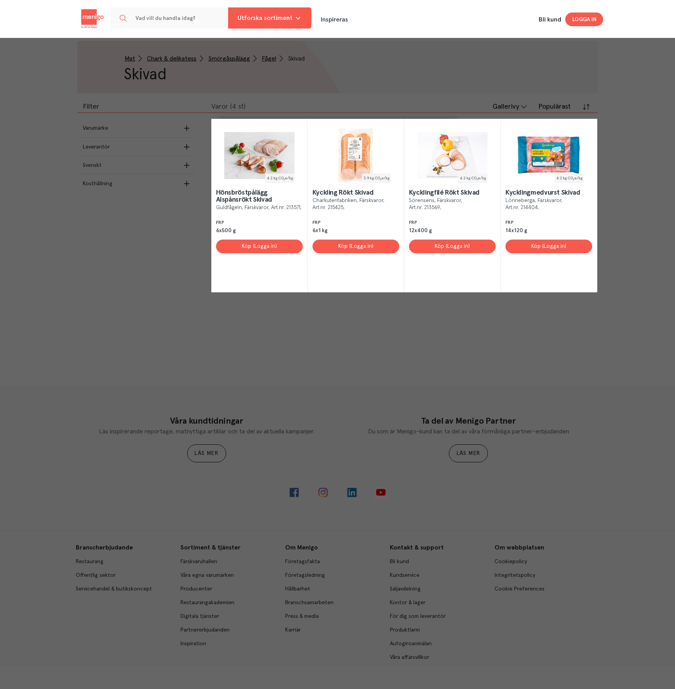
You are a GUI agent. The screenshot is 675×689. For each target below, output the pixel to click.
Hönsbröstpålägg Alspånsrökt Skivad (244, 196)
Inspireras (334, 19)
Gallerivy (506, 106)
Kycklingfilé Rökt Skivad (444, 192)
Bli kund (550, 19)
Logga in (584, 19)
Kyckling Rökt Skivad (343, 192)
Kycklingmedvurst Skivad (542, 192)
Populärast (554, 106)
